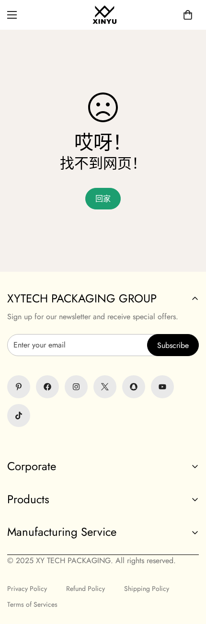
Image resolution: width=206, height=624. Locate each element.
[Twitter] (104, 386)
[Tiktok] (18, 415)
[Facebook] (47, 386)
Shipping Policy (146, 588)
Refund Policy (85, 588)
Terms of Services (32, 604)
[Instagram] (76, 386)
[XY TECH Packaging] (103, 15)
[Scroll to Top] (103, 573)
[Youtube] (162, 386)
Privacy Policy (27, 588)
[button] (188, 15)
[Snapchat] (133, 386)
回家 (103, 198)
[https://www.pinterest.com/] (18, 386)
